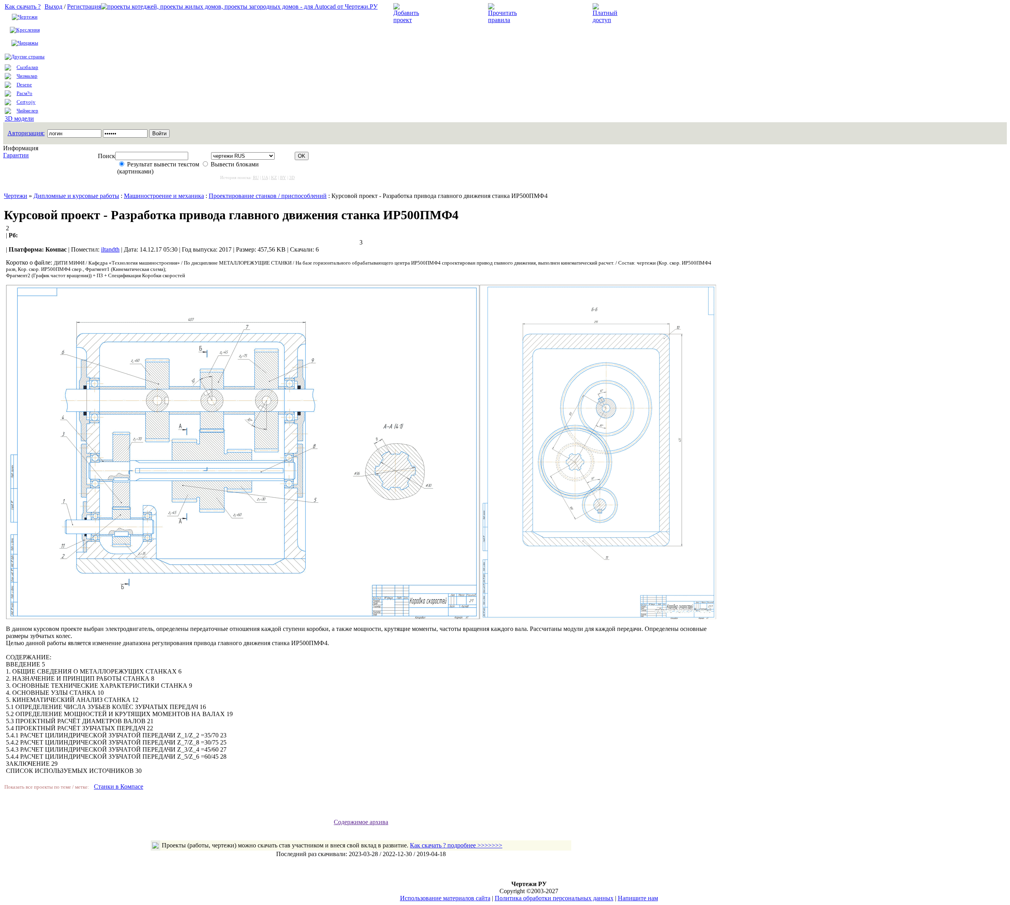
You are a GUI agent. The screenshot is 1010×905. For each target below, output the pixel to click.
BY (283, 177)
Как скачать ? (23, 6)
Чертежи (27, 17)
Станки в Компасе (118, 786)
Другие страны (28, 57)
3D (292, 177)
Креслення (28, 30)
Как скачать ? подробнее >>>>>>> (456, 845)
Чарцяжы (28, 43)
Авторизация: (26, 133)
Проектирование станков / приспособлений (268, 195)
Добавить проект (448, 13)
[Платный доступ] (606, 20)
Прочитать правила (547, 13)
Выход (53, 6)
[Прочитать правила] (502, 20)
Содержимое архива (361, 822)
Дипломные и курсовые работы (76, 195)
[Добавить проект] (407, 20)
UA (265, 177)
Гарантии (16, 155)
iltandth (110, 249)
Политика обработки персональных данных (554, 898)
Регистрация (84, 6)
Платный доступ (646, 13)
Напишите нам (638, 898)
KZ (274, 177)
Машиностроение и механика (164, 195)
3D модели (19, 118)
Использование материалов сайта (445, 898)
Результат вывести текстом (163, 164)
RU (256, 177)
